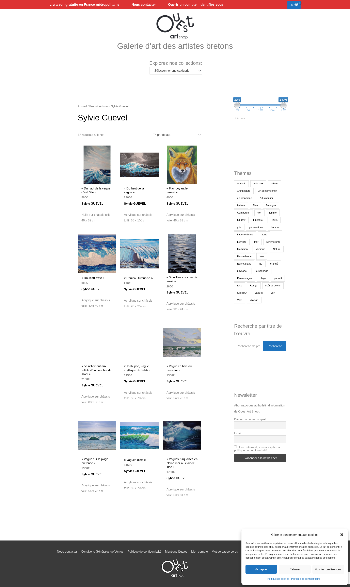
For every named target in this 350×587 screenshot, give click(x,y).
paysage (242, 271)
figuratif (241, 220)
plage (263, 278)
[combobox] (175, 70)
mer (256, 241)
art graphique (244, 198)
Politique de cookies (278, 578)
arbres (274, 183)
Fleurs (274, 220)
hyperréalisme (245, 234)
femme (273, 212)
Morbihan (242, 249)
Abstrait (241, 183)
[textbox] (174, 71)
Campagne (243, 212)
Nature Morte (244, 256)
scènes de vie (273, 285)
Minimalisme (273, 241)
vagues (259, 292)
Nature (277, 249)
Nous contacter (67, 551)
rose (239, 285)
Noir (261, 256)
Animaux (258, 183)
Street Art (242, 292)
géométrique (256, 227)
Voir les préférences (328, 569)
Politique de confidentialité (305, 578)
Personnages (244, 278)
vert (273, 292)
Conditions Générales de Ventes (102, 551)
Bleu (255, 205)
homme (275, 227)
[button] (342, 535)
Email (237, 433)
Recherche (275, 346)
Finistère (258, 220)
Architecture (243, 190)
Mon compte (199, 551)
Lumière (241, 241)
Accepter (261, 569)
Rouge (253, 285)
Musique (260, 249)
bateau (241, 205)
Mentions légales (176, 551)
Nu (260, 263)
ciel (259, 212)
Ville (239, 300)
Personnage (261, 271)
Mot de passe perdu (225, 551)
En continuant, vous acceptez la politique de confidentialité (257, 449)
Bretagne (271, 205)
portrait (278, 278)
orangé (274, 263)
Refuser (294, 569)
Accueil (82, 106)
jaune (264, 234)
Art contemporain (267, 190)
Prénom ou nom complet (250, 419)
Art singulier (266, 198)
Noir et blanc (244, 263)
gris (239, 227)
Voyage (254, 300)
